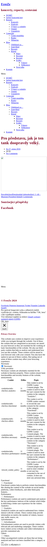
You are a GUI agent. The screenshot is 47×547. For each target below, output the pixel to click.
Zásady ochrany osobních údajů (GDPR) (25, 282)
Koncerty (14, 22)
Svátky (19, 60)
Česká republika (17, 36)
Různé (13, 51)
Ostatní (14, 29)
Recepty (14, 49)
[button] (23, 74)
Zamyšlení (15, 47)
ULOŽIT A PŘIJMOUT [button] (11, 545)
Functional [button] (5, 480)
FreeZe (5, 4)
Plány (18, 54)
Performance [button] (6, 494)
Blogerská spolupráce (17, 280)
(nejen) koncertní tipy (14, 18)
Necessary (8, 366)
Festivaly (14, 24)
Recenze (19, 56)
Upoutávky (15, 31)
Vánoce (24, 63)
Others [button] (3, 533)
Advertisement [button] (7, 519)
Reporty (9, 20)
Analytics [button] (5, 506)
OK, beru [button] (5, 321)
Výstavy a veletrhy (18, 27)
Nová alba (20, 67)
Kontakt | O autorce (16, 278)
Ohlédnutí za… (17, 45)
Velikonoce (25, 65)
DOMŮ (9, 15)
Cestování (10, 33)
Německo (15, 40)
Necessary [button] (5, 364)
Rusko (13, 38)
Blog (8, 42)
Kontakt (9, 69)
